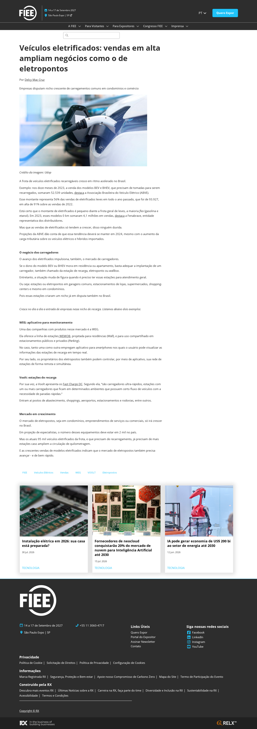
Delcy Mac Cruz (35, 80)
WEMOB (64, 336)
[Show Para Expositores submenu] (137, 26)
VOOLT (92, 472)
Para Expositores (124, 26)
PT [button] (201, 13)
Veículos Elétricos (43, 472)
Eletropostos (110, 472)
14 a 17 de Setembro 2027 (62, 10)
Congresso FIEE (153, 26)
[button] (225, 13)
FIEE (24, 472)
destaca (79, 193)
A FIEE (72, 26)
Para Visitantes (95, 26)
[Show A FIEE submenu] (79, 26)
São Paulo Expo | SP (59, 15)
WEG (78, 472)
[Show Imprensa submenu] (187, 26)
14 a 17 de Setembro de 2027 (43, 625)
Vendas (64, 472)
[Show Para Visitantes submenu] (107, 26)
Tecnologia (31, 568)
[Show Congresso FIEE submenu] (166, 26)
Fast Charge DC (72, 384)
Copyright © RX (29, 711)
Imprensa (177, 26)
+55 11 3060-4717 (92, 625)
